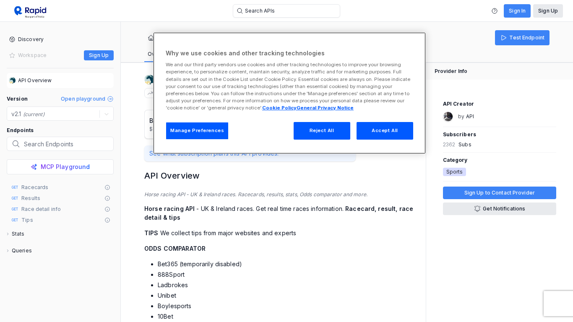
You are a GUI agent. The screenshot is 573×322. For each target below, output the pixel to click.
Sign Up (548, 11)
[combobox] (12, 114)
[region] (289, 93)
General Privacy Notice (325, 108)
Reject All (322, 130)
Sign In (517, 11)
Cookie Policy (279, 108)
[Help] (494, 11)
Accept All (385, 130)
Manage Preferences (197, 130)
